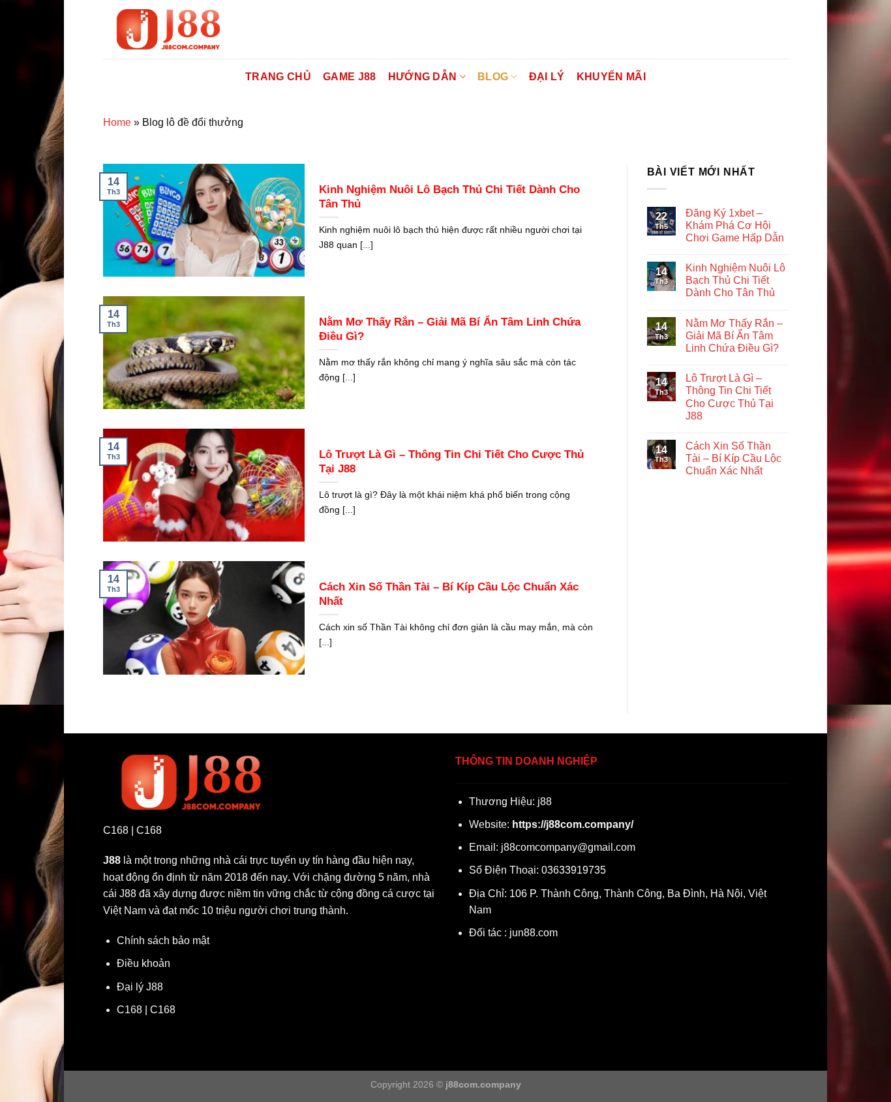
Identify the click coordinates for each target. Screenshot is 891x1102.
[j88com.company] (168, 30)
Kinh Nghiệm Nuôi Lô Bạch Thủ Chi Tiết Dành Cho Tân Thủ (449, 196)
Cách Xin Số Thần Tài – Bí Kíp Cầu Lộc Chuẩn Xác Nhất (449, 594)
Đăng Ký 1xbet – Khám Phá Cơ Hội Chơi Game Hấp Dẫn (735, 225)
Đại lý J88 (140, 986)
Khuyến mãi (611, 76)
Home (117, 122)
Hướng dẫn (422, 76)
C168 (115, 830)
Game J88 (349, 76)
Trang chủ (278, 76)
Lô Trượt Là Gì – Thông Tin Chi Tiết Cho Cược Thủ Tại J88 (451, 461)
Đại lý (547, 76)
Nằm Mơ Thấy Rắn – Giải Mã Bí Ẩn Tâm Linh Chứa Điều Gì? (450, 329)
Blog (492, 76)
